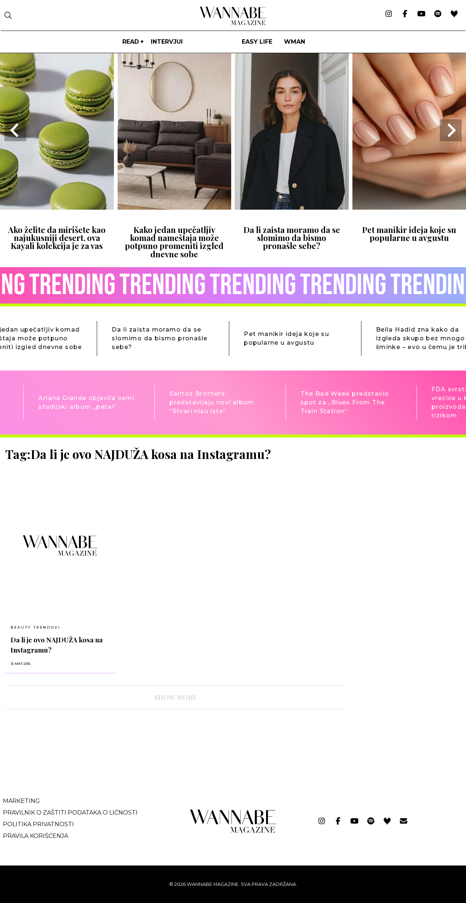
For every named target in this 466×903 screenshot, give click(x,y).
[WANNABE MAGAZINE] (233, 831)
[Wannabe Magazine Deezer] (454, 14)
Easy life (257, 41)
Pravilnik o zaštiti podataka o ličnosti (70, 812)
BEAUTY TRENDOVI (35, 627)
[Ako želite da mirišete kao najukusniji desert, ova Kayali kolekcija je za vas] (57, 207)
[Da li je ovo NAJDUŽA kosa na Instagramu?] (60, 545)
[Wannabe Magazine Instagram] (388, 14)
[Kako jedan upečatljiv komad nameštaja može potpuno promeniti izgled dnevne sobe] (175, 207)
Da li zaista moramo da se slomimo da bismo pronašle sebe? (292, 238)
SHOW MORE (175, 697)
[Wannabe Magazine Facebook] (405, 14)
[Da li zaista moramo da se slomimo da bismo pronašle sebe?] (292, 207)
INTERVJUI (167, 41)
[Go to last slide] (15, 130)
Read (130, 41)
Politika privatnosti (38, 824)
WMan (294, 41)
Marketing (21, 800)
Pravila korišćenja (35, 835)
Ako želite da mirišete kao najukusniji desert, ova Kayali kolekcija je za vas (57, 238)
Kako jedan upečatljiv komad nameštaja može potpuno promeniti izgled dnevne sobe (174, 242)
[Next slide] (451, 130)
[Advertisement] (406, 497)
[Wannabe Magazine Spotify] (437, 14)
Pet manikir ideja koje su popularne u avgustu (409, 233)
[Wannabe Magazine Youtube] (421, 14)
